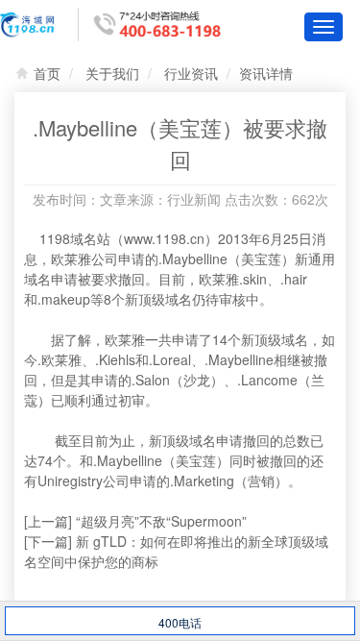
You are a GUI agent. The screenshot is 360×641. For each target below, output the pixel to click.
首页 (47, 73)
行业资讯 (191, 73)
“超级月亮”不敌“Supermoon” (161, 520)
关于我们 (112, 73)
